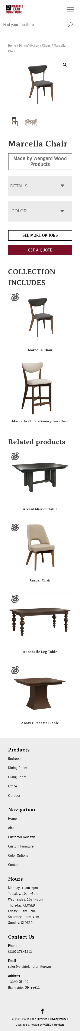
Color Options (18, 855)
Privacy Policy (58, 1019)
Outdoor (14, 796)
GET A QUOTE (40, 250)
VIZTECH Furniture (53, 1025)
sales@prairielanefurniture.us (29, 966)
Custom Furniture (21, 846)
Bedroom (15, 759)
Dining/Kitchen (29, 45)
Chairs (46, 45)
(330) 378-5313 (20, 952)
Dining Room (17, 768)
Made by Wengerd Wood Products (40, 161)
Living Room (17, 777)
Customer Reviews (21, 837)
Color (19, 211)
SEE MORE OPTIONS (40, 235)
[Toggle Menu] (70, 9)
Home (12, 45)
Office (12, 786)
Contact (13, 865)
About (12, 828)
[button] (65, 65)
